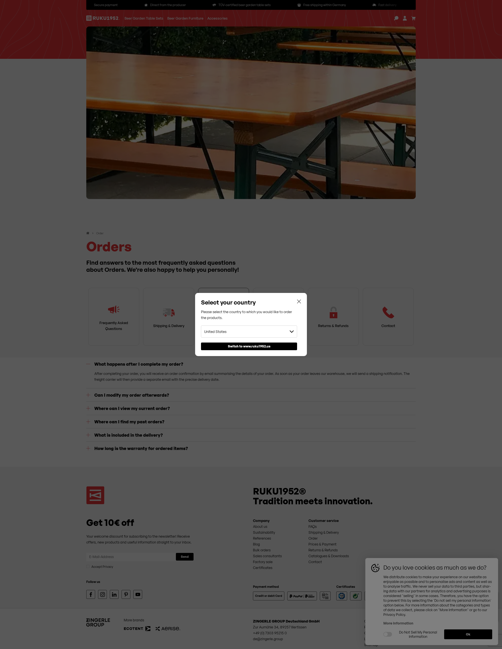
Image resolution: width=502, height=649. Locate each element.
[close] (299, 302)
